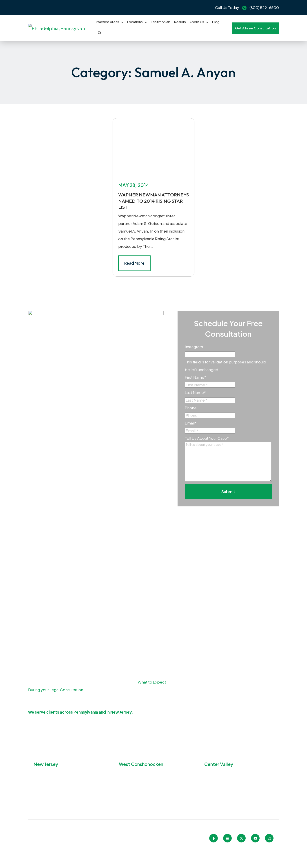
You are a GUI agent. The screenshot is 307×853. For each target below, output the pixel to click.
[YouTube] (255, 838)
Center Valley (218, 764)
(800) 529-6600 (264, 7)
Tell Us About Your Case (207, 438)
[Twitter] (241, 838)
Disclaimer (167, 842)
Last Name (195, 392)
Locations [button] (135, 22)
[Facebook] (213, 838)
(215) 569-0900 (54, 801)
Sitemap (147, 842)
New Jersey (45, 764)
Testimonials (161, 22)
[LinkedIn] (227, 838)
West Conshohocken (141, 764)
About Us (196, 22)
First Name (195, 377)
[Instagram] (269, 838)
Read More (134, 263)
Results (180, 22)
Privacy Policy (124, 842)
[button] (123, 22)
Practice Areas (107, 22)
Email (191, 422)
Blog (216, 22)
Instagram (194, 346)
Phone (191, 407)
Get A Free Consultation (255, 28)
